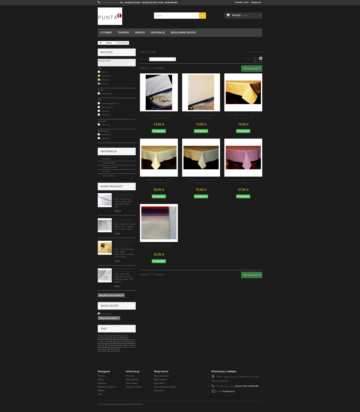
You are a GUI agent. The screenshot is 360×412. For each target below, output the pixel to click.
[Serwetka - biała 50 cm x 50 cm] (105, 275)
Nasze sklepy (108, 176)
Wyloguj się (159, 390)
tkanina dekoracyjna (124, 341)
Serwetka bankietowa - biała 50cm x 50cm (124, 270)
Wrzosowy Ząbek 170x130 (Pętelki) (243, 182)
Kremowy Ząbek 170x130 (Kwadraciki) (201, 182)
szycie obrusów (106, 341)
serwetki (130, 345)
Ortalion (101, 390)
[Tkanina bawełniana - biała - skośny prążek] (105, 200)
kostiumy (114, 350)
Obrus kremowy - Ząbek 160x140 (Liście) (159, 182)
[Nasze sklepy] (117, 313)
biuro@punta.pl (228, 391)
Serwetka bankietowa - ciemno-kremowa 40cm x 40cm (124, 244)
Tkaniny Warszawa (115, 345)
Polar (100, 394)
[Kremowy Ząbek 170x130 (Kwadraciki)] (201, 157)
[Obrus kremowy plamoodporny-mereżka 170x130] (201, 92)
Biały (104, 72)
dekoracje (112, 337)
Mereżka (106, 135)
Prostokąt (106, 94)
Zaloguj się (256, 2)
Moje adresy (159, 383)
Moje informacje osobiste (165, 387)
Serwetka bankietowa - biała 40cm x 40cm (124, 220)
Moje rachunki (160, 379)
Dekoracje (158, 32)
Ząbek (105, 138)
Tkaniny (123, 32)
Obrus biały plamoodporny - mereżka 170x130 (158, 116)
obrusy (102, 337)
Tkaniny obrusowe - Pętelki (159, 245)
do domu (103, 350)
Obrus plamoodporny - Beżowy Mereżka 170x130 (243, 116)
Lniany (105, 111)
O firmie (106, 32)
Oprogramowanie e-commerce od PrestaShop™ (123, 404)
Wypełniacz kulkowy (106, 387)
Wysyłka (106, 159)
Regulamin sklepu (183, 32)
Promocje (130, 376)
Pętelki (105, 115)
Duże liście (107, 107)
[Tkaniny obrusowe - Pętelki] (158, 223)
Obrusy (140, 32)
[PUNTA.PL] (124, 16)
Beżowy (105, 80)
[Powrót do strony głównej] (100, 43)
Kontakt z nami (241, 2)
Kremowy (106, 76)
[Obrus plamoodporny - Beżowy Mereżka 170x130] (243, 92)
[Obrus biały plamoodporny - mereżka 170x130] (158, 92)
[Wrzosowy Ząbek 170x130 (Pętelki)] (243, 157)
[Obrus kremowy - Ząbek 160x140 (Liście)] (158, 157)
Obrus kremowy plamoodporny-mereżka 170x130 (201, 116)
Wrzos (104, 84)
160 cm (105, 125)
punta (101, 345)
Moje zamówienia (161, 376)
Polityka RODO (108, 163)
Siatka (255, 61)
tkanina (123, 337)
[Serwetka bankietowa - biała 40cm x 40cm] (105, 225)
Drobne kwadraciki (110, 103)
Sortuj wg (144, 59)
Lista (260, 61)
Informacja (109, 151)
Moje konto (161, 371)
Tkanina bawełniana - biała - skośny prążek (124, 195)
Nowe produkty (112, 186)
